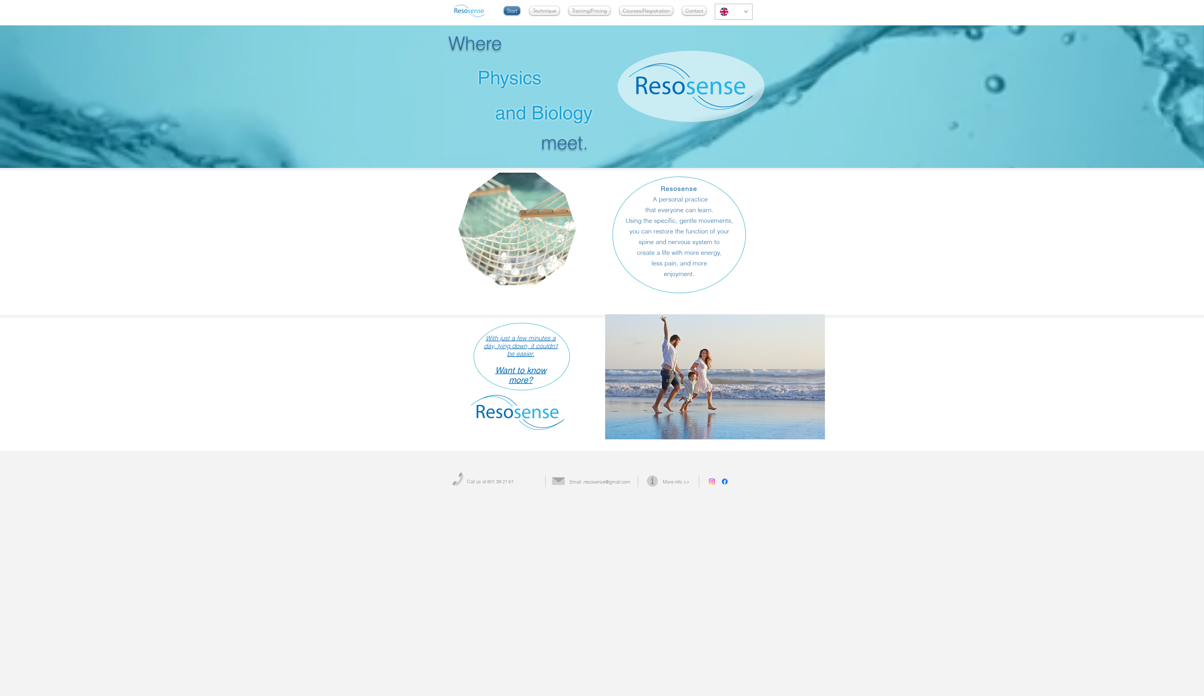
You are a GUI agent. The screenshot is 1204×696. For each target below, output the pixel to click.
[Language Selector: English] (733, 12)
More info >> (676, 482)
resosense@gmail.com (607, 482)
